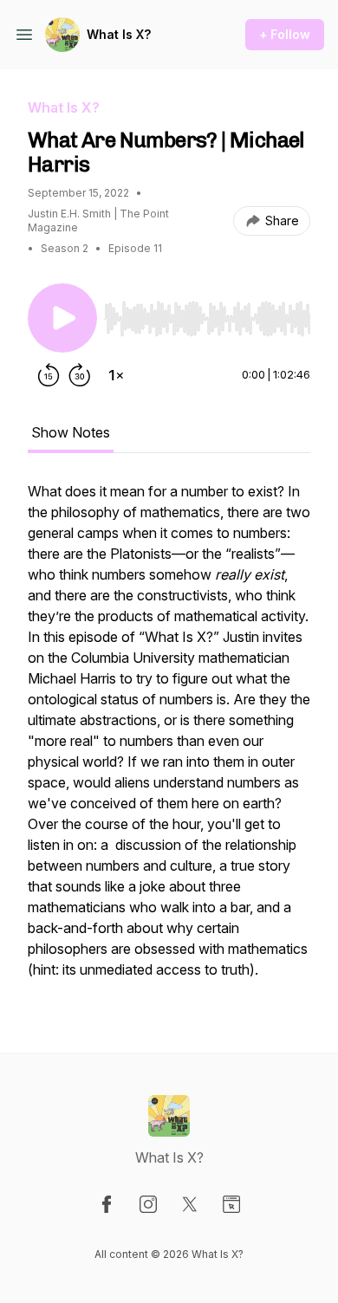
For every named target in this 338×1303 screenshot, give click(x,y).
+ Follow (284, 34)
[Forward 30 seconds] (80, 375)
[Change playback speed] (116, 375)
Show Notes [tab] (70, 432)
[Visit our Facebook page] (106, 1204)
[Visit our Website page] (231, 1204)
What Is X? (119, 34)
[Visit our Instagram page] (148, 1204)
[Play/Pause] (62, 318)
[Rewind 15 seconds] (48, 375)
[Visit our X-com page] (189, 1204)
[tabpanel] (169, 739)
